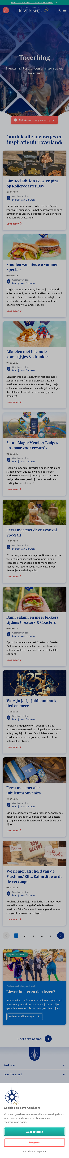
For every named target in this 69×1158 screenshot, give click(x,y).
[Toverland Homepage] (30, 10)
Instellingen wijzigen (34, 1151)
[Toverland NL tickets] (6, 10)
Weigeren (34, 1142)
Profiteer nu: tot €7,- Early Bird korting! (32, 2)
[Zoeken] (59, 10)
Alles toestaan (34, 1131)
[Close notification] (56, 2)
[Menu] (64, 10)
